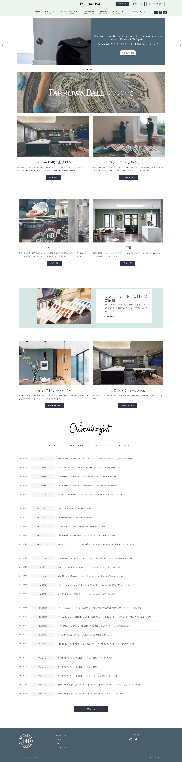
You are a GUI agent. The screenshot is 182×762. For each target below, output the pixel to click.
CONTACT (59, 739)
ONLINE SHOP (61, 747)
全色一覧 (54, 263)
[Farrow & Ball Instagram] (131, 740)
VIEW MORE (128, 177)
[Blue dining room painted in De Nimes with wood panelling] (54, 363)
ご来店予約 (122, 4)
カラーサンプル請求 (155, 4)
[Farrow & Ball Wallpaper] (128, 220)
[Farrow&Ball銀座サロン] (53, 136)
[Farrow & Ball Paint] (54, 220)
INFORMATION (61, 736)
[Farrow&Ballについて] (91, 92)
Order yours (109, 316)
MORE (91, 708)
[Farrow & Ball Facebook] (136, 740)
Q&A (57, 743)
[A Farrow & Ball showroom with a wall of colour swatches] (128, 363)
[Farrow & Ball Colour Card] (64, 306)
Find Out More (128, 53)
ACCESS (53, 177)
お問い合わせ (138, 4)
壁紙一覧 (128, 263)
